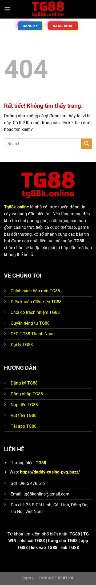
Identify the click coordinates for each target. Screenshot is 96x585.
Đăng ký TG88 (24, 383)
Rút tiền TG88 (24, 415)
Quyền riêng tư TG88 (30, 323)
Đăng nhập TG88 (27, 393)
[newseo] (48, 9)
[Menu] (7, 9)
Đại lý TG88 (22, 344)
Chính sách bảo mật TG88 (35, 290)
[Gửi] (86, 144)
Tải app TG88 (24, 426)
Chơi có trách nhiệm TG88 (35, 312)
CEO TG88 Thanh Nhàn (33, 333)
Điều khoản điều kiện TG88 (36, 301)
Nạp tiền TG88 (24, 404)
